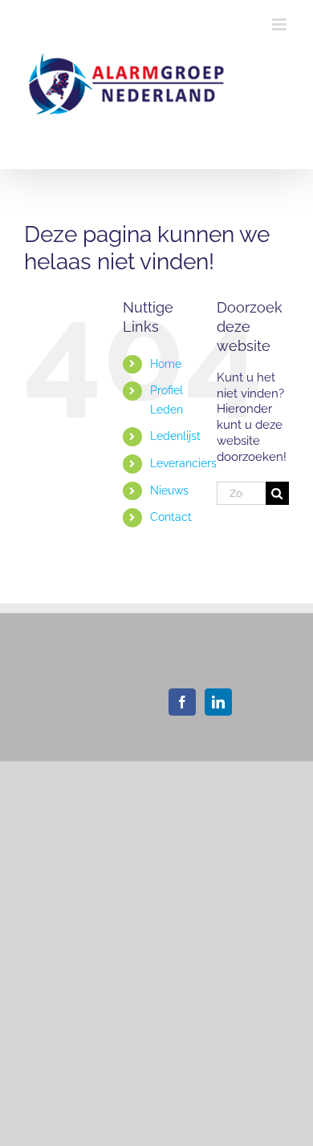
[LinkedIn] (218, 702)
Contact (171, 516)
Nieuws (169, 490)
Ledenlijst (175, 436)
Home (165, 363)
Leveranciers (183, 463)
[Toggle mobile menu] (280, 24)
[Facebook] (182, 702)
